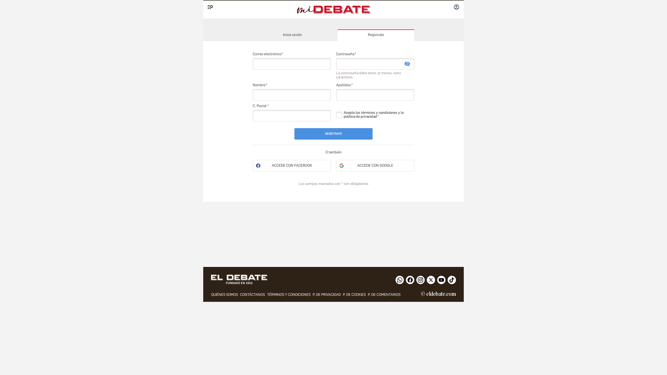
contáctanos (252, 294)
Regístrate (376, 35)
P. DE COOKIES (354, 294)
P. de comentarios (384, 294)
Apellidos (343, 85)
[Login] (456, 7)
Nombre (259, 85)
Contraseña (345, 54)
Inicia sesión (292, 35)
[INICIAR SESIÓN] (456, 7)
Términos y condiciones (289, 294)
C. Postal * (261, 106)
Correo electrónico (267, 54)
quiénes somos (224, 294)
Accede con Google (375, 165)
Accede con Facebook (292, 165)
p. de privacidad (327, 294)
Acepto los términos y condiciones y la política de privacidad (374, 114)
